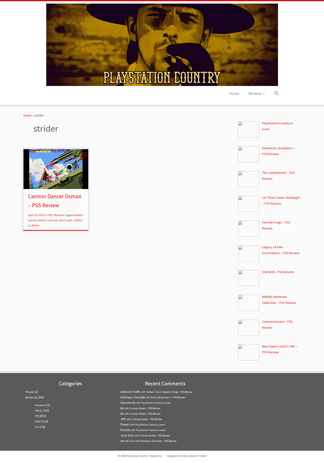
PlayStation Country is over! (156, 403)
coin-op (53, 220)
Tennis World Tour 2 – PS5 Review (167, 397)
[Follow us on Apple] (68, 95)
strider (78, 220)
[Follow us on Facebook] (56, 95)
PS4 (37, 410)
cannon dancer (37, 220)
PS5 (50, 215)
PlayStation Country (137, 456)
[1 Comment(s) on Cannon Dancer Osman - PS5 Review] (85, 159)
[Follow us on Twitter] (49, 95)
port (62, 220)
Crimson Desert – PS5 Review (144, 408)
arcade (78, 215)
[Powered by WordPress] (164, 455)
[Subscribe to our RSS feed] (62, 95)
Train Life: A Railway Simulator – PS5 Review (152, 441)
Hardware (40, 405)
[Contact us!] (75, 95)
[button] (274, 93)
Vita (37, 427)
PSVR (38, 421)
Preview (29, 392)
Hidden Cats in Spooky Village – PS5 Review (169, 392)
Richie (35, 225)
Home (234, 93)
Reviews (255, 93)
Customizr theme (196, 456)
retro (69, 220)
